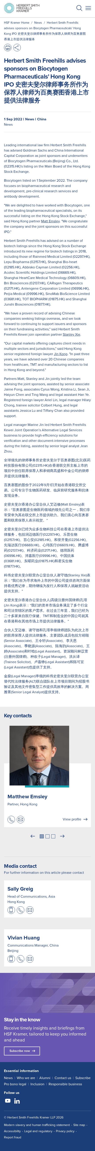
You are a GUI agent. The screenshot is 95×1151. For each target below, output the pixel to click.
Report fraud (12, 1137)
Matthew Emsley (28, 797)
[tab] (42, 836)
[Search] (76, 19)
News (8, 1077)
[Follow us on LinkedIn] (17, 1101)
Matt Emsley (50, 221)
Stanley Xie (71, 334)
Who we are (26, 1077)
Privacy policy (65, 1131)
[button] (79, 8)
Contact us (63, 1077)
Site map (79, 1125)
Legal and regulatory (38, 1131)
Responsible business (65, 1084)
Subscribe (83, 1077)
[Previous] (32, 836)
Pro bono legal (15, 1084)
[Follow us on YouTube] (7, 1101)
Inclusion (37, 1084)
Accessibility (12, 1131)
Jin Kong (60, 353)
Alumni (44, 1077)
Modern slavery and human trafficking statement (37, 1125)
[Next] (62, 836)
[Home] (21, 8)
